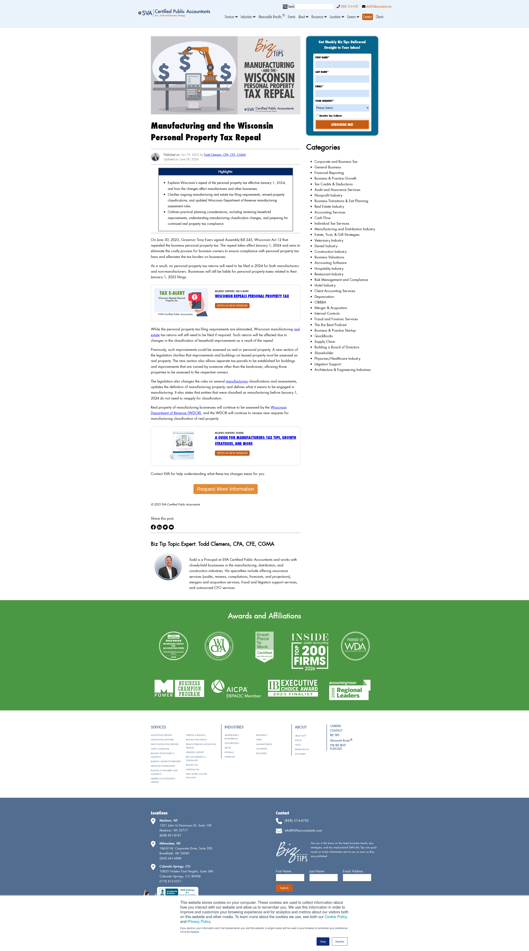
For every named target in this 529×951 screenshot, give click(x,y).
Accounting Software (331, 262)
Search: (291, 6)
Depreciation (324, 296)
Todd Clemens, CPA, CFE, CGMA (225, 155)
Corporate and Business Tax (336, 161)
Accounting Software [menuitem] (162, 739)
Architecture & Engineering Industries (343, 369)
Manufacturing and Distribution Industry (345, 229)
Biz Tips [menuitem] (334, 735)
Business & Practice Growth (335, 178)
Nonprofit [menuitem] (261, 748)
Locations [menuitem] (336, 17)
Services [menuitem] (230, 17)
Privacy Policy (198, 921)
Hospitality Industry (329, 268)
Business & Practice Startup (335, 330)
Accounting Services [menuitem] (161, 735)
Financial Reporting (329, 172)
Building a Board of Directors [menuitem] (166, 761)
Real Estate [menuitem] (261, 753)
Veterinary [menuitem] (230, 757)
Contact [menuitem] (336, 730)
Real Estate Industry (329, 206)
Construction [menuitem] (232, 743)
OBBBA (320, 302)
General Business (328, 167)
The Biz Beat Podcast (331, 324)
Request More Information (225, 489)
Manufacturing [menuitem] (264, 744)
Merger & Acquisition (331, 307)
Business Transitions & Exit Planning (341, 200)
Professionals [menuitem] (302, 749)
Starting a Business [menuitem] (195, 735)
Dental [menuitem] (228, 747)
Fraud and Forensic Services (336, 319)
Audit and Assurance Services (337, 189)
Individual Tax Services (332, 223)
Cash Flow (323, 217)
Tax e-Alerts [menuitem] (300, 754)
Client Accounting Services (335, 290)
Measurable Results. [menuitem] (272, 17)
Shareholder (324, 352)
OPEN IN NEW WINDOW (232, 305)
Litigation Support (328, 364)
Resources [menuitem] (317, 17)
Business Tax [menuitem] (192, 765)
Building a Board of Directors (337, 347)
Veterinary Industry (329, 240)
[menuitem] (367, 17)
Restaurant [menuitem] (261, 735)
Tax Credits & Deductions (334, 184)
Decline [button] (339, 941)
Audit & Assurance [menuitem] (160, 748)
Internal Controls (327, 313)
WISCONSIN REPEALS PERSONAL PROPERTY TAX (252, 296)
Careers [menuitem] (352, 17)
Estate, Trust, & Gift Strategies (337, 234)
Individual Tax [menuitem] (192, 769)
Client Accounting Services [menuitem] (165, 744)
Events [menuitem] (291, 17)
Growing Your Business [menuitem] (163, 766)
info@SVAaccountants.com (379, 6)
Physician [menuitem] (229, 752)
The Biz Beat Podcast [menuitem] (338, 747)
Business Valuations (329, 257)
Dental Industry (326, 245)
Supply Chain (325, 341)
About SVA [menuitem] (300, 735)
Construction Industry (331, 251)
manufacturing (237, 381)
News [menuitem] (298, 745)
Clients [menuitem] (380, 17)
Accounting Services (330, 212)
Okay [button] (323, 941)
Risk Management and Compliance (341, 279)
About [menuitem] (302, 17)
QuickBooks (324, 335)
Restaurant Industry (329, 274)
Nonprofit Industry (328, 195)
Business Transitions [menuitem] (196, 739)
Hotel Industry (325, 285)
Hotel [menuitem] (259, 739)
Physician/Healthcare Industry (337, 358)
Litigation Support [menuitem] (195, 752)
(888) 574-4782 (349, 6)
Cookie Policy (336, 916)
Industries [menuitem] (247, 17)
